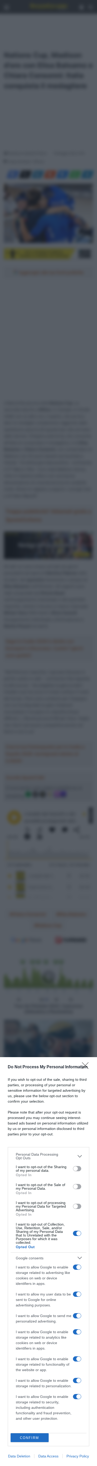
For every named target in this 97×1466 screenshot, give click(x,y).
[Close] (87, 1067)
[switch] (77, 1168)
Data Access (48, 1456)
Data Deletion (19, 1456)
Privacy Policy (77, 1456)
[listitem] (48, 1156)
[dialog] (48, 1261)
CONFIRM (29, 1438)
